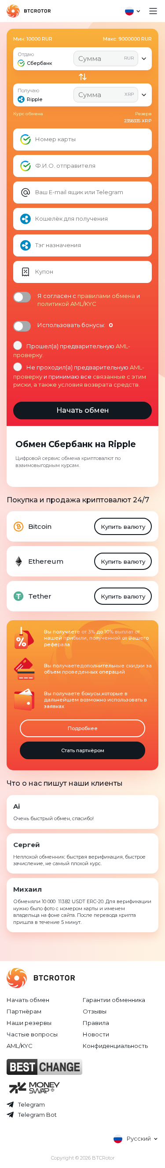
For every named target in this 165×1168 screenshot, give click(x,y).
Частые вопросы (32, 1034)
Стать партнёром (82, 750)
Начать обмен (28, 999)
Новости (96, 1034)
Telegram (31, 1104)
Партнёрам (24, 1011)
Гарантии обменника (114, 999)
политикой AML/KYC (66, 303)
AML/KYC (20, 1045)
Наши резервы (29, 1022)
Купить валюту (123, 526)
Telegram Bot (37, 1114)
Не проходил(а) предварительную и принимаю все (79, 376)
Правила (96, 1022)
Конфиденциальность (115, 1045)
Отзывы (94, 1011)
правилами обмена (106, 295)
